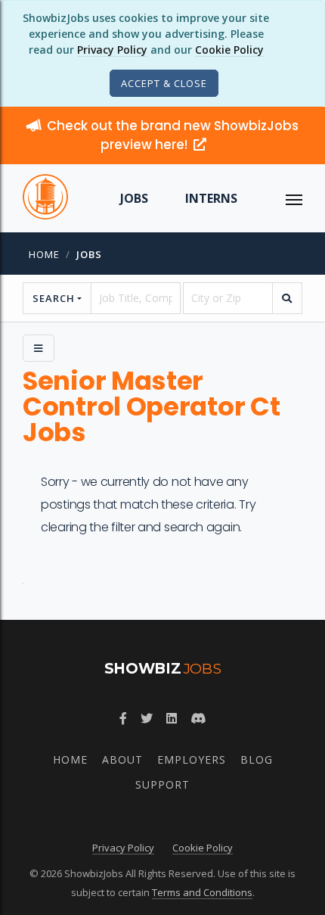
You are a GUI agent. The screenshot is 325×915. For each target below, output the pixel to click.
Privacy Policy (112, 49)
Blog (256, 759)
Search (53, 298)
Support (162, 784)
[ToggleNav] (294, 198)
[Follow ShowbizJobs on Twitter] (147, 718)
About (122, 759)
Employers (191, 759)
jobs (89, 254)
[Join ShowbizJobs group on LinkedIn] (171, 718)
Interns (211, 198)
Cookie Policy (229, 49)
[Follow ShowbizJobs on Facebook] (123, 718)
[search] (287, 298)
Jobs (134, 198)
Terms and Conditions (202, 892)
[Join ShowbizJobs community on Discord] (198, 718)
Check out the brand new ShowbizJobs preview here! (173, 135)
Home (44, 254)
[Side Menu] (38, 348)
